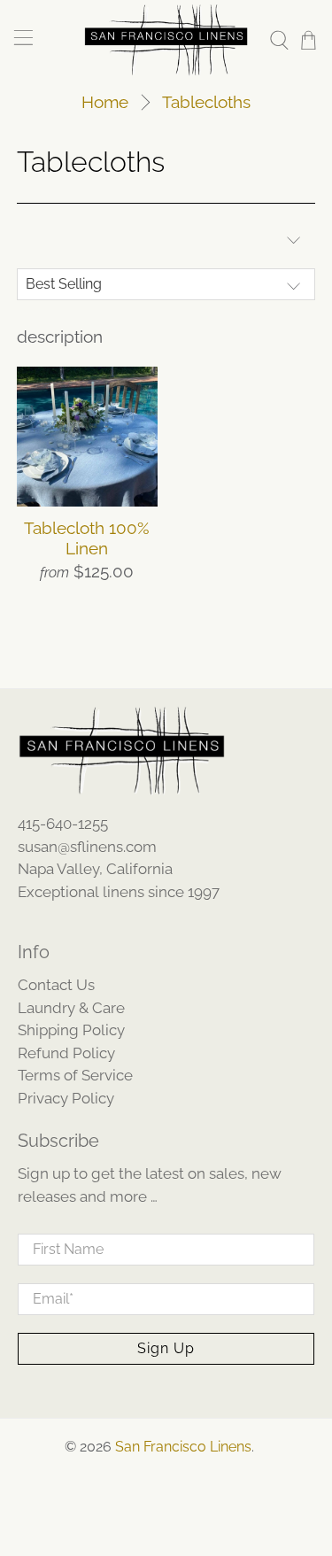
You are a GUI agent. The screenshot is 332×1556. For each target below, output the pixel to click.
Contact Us (56, 985)
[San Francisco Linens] (166, 40)
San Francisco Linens (183, 1446)
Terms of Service (75, 1075)
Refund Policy (66, 1053)
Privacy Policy (66, 1098)
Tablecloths (206, 102)
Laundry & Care (71, 1008)
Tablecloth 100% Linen (87, 538)
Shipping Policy (71, 1030)
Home (104, 102)
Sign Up (166, 1348)
